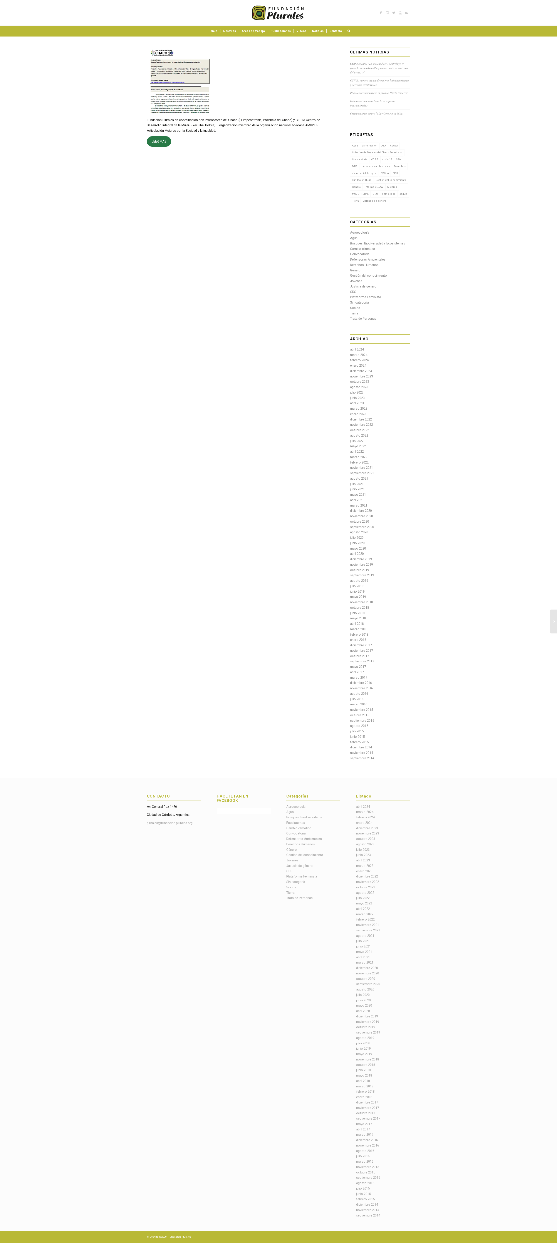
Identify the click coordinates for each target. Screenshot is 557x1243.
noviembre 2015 (361, 710)
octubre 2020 (359, 521)
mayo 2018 (358, 618)
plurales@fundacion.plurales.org (170, 823)
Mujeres (392, 187)
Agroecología (359, 232)
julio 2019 (357, 586)
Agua (355, 145)
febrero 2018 (359, 634)
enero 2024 (358, 365)
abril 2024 (357, 349)
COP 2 (374, 159)
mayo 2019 (358, 597)
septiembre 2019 (362, 575)
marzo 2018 (358, 629)
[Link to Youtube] (400, 13)
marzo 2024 (358, 355)
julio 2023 (357, 392)
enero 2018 (358, 640)
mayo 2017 (358, 667)
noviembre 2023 (361, 376)
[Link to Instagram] (387, 13)
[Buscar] (347, 31)
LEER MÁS (159, 141)
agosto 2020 (359, 532)
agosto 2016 (359, 694)
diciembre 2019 (361, 559)
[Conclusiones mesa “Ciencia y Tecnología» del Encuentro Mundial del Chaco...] (553, 621)
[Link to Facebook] (380, 13)
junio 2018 (357, 613)
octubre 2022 (359, 430)
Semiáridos (388, 194)
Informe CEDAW (374, 187)
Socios (355, 308)
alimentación (369, 145)
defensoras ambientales (376, 166)
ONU (375, 194)
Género (356, 187)
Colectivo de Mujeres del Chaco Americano (377, 152)
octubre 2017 (359, 656)
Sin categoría (359, 302)
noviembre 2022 (361, 425)
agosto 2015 (359, 726)
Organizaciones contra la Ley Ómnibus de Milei (376, 113)
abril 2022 (357, 452)
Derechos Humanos (364, 265)
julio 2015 (357, 731)
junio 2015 (357, 737)
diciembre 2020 (361, 511)
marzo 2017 (358, 678)
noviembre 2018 (361, 602)
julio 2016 (357, 699)
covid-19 (387, 159)
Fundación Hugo (361, 180)
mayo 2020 (358, 548)
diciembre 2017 (361, 645)
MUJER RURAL (360, 194)
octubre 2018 (359, 608)
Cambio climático (362, 249)
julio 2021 (357, 484)
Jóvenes (356, 281)
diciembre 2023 (361, 371)
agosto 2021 (359, 478)
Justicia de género (363, 286)
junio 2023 (357, 398)
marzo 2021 (358, 505)
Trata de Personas (363, 319)
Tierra (355, 200)
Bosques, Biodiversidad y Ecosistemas (377, 243)
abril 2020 (357, 554)
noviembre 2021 (361, 468)
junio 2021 (357, 489)
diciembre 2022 (361, 419)
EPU (395, 173)
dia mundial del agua (364, 173)
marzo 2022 (358, 457)
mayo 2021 (358, 495)
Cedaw (394, 145)
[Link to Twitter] (394, 13)
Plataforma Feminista (365, 297)
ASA (383, 145)
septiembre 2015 (362, 721)
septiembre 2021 (362, 473)
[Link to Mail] (407, 13)
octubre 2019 (359, 570)
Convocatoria (359, 159)
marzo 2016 (358, 704)
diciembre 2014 (361, 747)
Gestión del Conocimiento (391, 180)
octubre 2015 (359, 715)
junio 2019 (357, 591)
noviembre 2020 (361, 516)
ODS (353, 292)
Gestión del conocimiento (368, 276)
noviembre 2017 (361, 651)
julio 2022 (357, 441)
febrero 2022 (359, 462)
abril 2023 (357, 403)
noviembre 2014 (361, 753)
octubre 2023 (359, 382)
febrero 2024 (359, 360)
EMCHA (385, 173)
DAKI (354, 166)
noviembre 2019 (361, 565)
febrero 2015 (359, 742)
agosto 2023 (359, 387)
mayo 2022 (358, 446)
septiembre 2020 (362, 527)
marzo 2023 (358, 408)
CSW (398, 159)
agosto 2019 (359, 581)
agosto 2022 (359, 435)
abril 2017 (357, 672)
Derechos (400, 166)
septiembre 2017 (362, 661)
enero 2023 (358, 414)
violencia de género (374, 200)
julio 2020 (357, 538)
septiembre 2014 (362, 758)
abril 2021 (357, 500)
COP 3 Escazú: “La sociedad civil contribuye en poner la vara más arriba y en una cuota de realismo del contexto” (379, 68)
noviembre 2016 (361, 688)
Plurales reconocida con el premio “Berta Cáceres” (379, 93)
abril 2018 (357, 624)
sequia (403, 194)
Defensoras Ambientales (368, 259)
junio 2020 (357, 543)
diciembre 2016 (361, 683)
